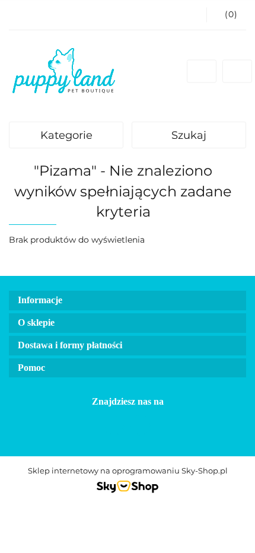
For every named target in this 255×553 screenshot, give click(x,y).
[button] (226, 15)
